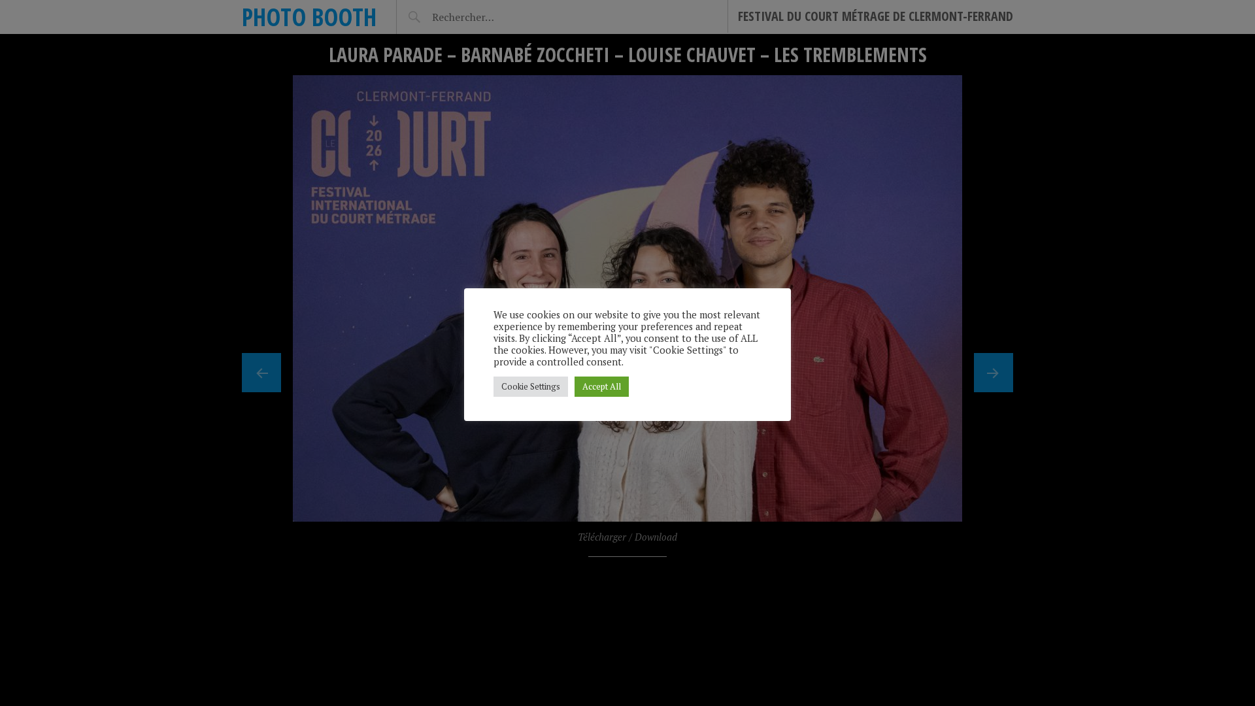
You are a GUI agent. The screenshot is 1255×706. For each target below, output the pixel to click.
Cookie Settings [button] (530, 386)
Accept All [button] (601, 386)
